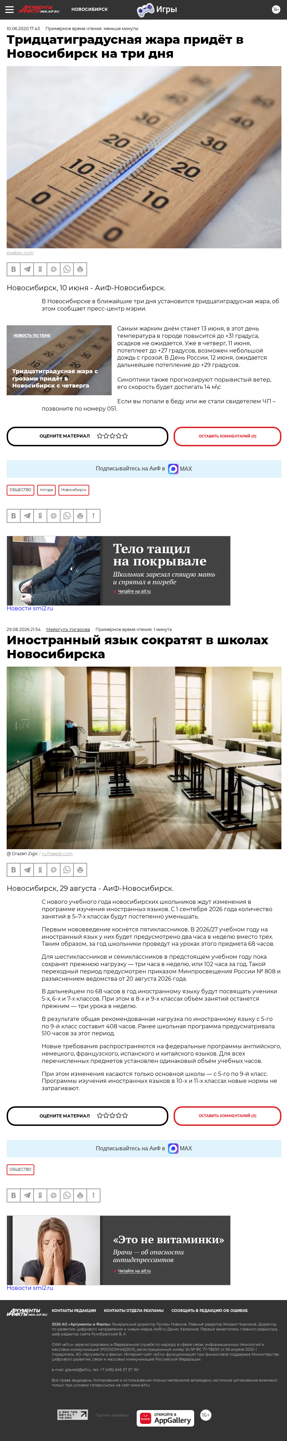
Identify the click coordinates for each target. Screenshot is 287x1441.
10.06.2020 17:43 (23, 28)
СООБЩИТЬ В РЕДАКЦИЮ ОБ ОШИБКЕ (210, 1310)
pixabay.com (20, 252)
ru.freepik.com (57, 853)
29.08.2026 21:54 (24, 629)
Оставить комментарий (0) (228, 436)
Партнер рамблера (112, 1415)
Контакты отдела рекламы (133, 1310)
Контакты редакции (74, 1310)
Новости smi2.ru (30, 608)
